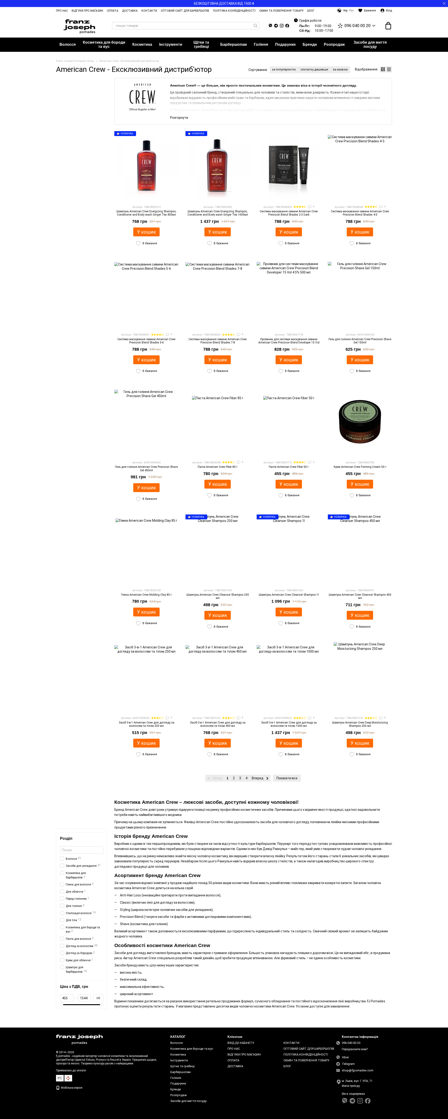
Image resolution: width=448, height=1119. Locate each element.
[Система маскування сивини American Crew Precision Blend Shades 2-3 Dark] (289, 166)
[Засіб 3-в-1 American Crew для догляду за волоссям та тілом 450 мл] (218, 677)
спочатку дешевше (314, 69)
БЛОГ (310, 10)
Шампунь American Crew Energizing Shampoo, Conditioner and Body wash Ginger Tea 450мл (146, 213)
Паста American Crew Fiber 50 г (289, 467)
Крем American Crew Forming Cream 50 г (360, 467)
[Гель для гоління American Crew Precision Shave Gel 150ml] (360, 294)
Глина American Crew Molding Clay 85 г (146, 594)
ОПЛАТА (112, 10)
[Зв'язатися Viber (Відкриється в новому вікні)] (270, 26)
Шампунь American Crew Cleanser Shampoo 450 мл (360, 596)
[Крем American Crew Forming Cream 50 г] (360, 422)
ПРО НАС (62, 10)
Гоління (261, 44)
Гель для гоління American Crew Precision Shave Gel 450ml (146, 468)
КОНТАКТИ (149, 10)
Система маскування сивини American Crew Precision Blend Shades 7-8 (218, 341)
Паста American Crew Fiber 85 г (218, 467)
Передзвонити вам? (355, 1049)
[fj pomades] (79, 1039)
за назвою (340, 69)
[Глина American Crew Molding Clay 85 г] (146, 549)
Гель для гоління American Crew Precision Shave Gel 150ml (360, 341)
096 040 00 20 (357, 26)
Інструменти (170, 44)
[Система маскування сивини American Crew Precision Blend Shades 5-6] (146, 294)
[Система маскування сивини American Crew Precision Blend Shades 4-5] (360, 166)
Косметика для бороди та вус (104, 44)
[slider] (61, 1004)
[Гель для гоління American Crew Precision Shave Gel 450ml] (146, 422)
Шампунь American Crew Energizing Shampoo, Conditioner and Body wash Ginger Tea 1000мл (217, 213)
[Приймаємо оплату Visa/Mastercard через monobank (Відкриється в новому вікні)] (60, 1078)
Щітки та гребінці (201, 44)
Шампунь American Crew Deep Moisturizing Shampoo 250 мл (360, 724)
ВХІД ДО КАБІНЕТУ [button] (241, 1043)
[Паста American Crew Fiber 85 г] (218, 422)
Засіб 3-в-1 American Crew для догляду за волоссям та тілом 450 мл (217, 724)
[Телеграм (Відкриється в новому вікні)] (276, 26)
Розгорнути (179, 117)
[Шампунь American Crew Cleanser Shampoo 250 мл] (218, 549)
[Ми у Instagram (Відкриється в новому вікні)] (282, 26)
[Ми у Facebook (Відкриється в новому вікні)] (287, 26)
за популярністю (284, 69)
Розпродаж (334, 44)
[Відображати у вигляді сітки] (383, 69)
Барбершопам (233, 44)
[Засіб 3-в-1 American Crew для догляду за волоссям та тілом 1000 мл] (289, 677)
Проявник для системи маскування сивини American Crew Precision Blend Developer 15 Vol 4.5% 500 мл (288, 343)
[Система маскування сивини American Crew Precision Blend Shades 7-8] (218, 294)
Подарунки (285, 44)
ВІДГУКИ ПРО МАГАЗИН (87, 10)
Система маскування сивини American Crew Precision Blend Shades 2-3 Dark (289, 213)
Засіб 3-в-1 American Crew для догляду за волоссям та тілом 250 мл (146, 724)
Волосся (68, 44)
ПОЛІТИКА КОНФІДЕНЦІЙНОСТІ (234, 10)
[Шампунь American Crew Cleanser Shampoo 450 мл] (360, 549)
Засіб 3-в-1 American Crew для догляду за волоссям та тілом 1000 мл (289, 724)
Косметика (142, 44)
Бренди (310, 44)
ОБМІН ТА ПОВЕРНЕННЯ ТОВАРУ (281, 10)
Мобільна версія (71, 1087)
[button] (444, 3)
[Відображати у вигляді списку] (389, 69)
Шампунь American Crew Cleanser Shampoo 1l (289, 594)
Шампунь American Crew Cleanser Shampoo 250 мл (217, 596)
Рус (351, 10)
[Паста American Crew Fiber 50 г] (289, 422)
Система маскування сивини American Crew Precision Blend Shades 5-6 (146, 341)
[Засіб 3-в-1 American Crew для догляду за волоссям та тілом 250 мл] (146, 677)
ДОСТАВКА (130, 10)
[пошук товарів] (255, 25)
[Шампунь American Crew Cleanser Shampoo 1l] (289, 549)
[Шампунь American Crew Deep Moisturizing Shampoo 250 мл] (360, 677)
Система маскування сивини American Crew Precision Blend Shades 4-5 (360, 213)
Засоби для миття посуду (370, 44)
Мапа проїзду (351, 1086)
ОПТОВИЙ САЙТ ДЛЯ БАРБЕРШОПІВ (185, 10)
